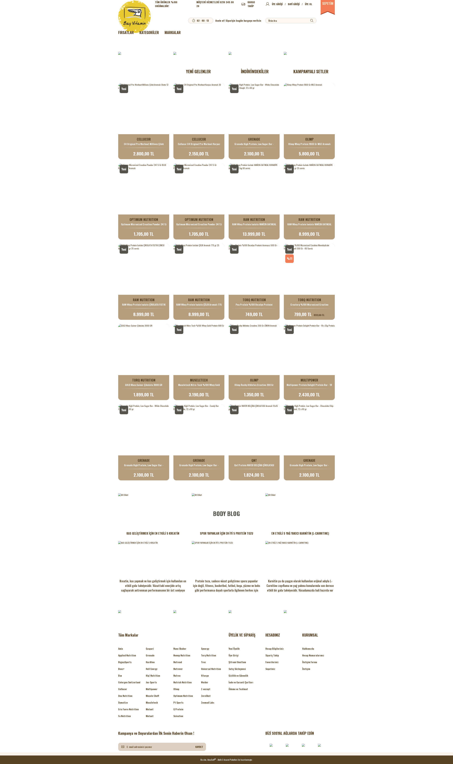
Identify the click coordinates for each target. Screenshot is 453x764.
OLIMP (309, 139)
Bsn (120, 675)
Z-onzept (205, 689)
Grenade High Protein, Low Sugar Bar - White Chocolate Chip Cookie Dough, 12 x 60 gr (254, 144)
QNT (254, 460)
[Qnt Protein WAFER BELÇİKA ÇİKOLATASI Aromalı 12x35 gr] (254, 429)
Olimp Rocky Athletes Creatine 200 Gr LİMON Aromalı (254, 385)
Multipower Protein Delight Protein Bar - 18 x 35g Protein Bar (309, 385)
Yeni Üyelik (234, 648)
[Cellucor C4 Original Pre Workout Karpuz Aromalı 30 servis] (198, 108)
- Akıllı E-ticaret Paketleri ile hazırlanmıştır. (234, 759)
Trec (203, 662)
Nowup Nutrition (181, 655)
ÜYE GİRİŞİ (277, 4)
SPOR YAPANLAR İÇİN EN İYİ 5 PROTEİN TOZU (226, 533)
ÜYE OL (308, 4)
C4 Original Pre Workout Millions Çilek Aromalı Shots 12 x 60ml (144, 144)
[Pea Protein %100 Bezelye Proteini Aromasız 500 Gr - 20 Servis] (254, 269)
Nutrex (176, 675)
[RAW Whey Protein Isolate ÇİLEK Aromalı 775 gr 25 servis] (198, 269)
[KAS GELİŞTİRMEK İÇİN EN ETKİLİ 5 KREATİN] (153, 557)
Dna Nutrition (125, 696)
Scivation (178, 716)
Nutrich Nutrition (182, 682)
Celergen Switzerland (129, 682)
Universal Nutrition (211, 669)
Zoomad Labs (207, 702)
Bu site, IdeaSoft (208, 759)
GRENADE (254, 139)
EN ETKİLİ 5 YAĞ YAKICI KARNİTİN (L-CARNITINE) (300, 533)
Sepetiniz (270, 669)
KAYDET (199, 747)
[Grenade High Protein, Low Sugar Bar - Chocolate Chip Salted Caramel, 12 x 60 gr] (309, 429)
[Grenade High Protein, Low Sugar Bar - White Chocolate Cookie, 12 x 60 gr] (143, 429)
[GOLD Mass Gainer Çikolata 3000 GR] (143, 349)
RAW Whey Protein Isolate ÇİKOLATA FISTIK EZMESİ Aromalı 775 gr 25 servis (143, 304)
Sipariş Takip (272, 655)
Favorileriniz (272, 662)
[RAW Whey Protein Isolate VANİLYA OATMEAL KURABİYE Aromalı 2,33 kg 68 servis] (254, 188)
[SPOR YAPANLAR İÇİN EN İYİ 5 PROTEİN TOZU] (226, 557)
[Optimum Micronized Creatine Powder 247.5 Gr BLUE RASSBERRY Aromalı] (143, 188)
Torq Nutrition (208, 655)
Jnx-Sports (151, 682)
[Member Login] (267, 4)
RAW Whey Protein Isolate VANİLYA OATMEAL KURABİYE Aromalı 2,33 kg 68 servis (254, 224)
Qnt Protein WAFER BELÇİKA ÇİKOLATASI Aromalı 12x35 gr (254, 465)
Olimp (176, 689)
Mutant (149, 709)
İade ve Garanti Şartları (241, 682)
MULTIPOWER (309, 380)
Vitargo (205, 675)
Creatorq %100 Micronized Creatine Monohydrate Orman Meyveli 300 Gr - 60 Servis (309, 304)
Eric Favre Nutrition (128, 709)
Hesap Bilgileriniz (274, 648)
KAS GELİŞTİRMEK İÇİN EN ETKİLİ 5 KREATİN (153, 533)
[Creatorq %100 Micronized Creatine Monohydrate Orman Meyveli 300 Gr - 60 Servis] (309, 269)
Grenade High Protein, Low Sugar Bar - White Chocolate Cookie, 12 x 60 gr (143, 465)
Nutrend (177, 662)
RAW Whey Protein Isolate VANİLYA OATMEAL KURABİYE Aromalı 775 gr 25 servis (309, 224)
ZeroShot (206, 696)
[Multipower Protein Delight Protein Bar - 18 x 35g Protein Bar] (309, 349)
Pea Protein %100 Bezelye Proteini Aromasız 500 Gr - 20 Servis (254, 304)
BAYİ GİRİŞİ (294, 4)
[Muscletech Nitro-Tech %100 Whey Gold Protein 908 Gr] (198, 349)
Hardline (150, 662)
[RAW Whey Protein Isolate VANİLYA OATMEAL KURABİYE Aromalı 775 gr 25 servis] (309, 188)
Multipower (151, 689)
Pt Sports (178, 702)
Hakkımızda (308, 648)
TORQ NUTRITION (254, 299)
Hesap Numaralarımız (313, 655)
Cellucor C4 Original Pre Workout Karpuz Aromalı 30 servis (199, 144)
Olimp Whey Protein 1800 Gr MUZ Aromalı (309, 144)
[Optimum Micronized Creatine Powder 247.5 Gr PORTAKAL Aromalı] (198, 188)
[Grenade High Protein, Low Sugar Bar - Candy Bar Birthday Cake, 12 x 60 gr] (198, 429)
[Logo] (134, 16)
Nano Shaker (179, 648)
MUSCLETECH (199, 380)
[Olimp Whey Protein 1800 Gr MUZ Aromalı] (309, 108)
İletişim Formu (309, 662)
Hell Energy (151, 669)
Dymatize (123, 702)
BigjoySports (124, 662)
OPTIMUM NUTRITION (144, 219)
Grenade (150, 655)
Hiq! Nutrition (153, 675)
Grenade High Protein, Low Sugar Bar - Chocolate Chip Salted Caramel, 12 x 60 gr (309, 465)
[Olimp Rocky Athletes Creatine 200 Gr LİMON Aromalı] (254, 349)
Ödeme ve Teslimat (238, 689)
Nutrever (178, 669)
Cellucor (122, 689)
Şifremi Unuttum (237, 662)
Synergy (205, 648)
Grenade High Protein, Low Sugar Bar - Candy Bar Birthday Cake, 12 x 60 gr (199, 465)
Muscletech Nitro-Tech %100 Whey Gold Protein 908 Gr (199, 385)
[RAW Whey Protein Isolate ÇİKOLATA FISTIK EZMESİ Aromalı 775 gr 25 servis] (143, 269)
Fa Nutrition (124, 716)
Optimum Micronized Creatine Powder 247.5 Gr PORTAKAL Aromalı (199, 224)
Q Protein (178, 709)
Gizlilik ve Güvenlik (238, 675)
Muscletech (152, 702)
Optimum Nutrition (183, 696)
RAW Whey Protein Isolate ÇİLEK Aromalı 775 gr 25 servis (199, 304)
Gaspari (150, 648)
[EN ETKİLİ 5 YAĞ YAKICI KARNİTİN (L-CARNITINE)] (300, 557)
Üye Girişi (234, 655)
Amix (120, 648)
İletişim (306, 669)
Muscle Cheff (152, 696)
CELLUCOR (144, 139)
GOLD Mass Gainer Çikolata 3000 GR (143, 385)
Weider (204, 682)
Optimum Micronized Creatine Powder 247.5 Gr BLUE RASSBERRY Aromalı (143, 224)
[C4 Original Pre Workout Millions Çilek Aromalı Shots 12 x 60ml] (143, 108)
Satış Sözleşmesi (237, 669)
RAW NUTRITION (254, 219)
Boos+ (121, 669)
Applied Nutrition (127, 655)
